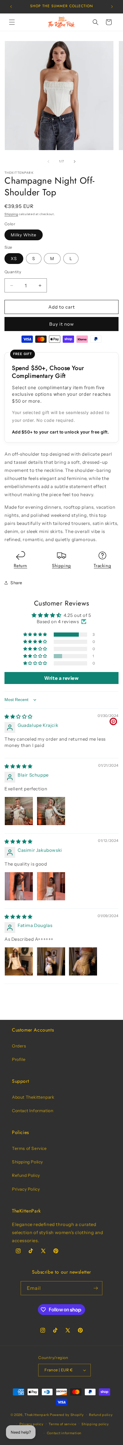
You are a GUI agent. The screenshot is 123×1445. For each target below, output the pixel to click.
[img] (18, 716)
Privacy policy (31, 1424)
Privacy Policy (26, 1189)
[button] (12, 22)
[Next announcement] (112, 6)
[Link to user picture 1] (18, 811)
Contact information (64, 1433)
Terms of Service (29, 1148)
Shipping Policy (27, 1162)
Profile (18, 1059)
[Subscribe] (95, 1288)
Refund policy (101, 1415)
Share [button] (16, 582)
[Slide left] (48, 161)
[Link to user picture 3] (83, 961)
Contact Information (32, 1110)
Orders (19, 1046)
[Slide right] (74, 161)
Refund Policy (26, 1175)
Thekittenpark (36, 1415)
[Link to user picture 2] (51, 811)
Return (20, 565)
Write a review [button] (61, 678)
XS (14, 258)
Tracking (102, 565)
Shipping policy (95, 1424)
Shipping (11, 214)
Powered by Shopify (67, 1415)
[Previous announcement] (11, 6)
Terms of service (62, 1424)
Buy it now (61, 324)
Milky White (23, 235)
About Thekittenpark (33, 1097)
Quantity (12, 271)
